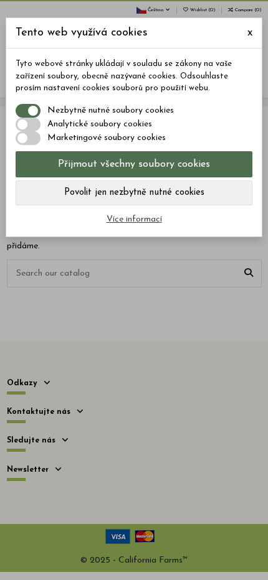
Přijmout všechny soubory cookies (134, 164)
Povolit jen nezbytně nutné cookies (134, 192)
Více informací (134, 219)
